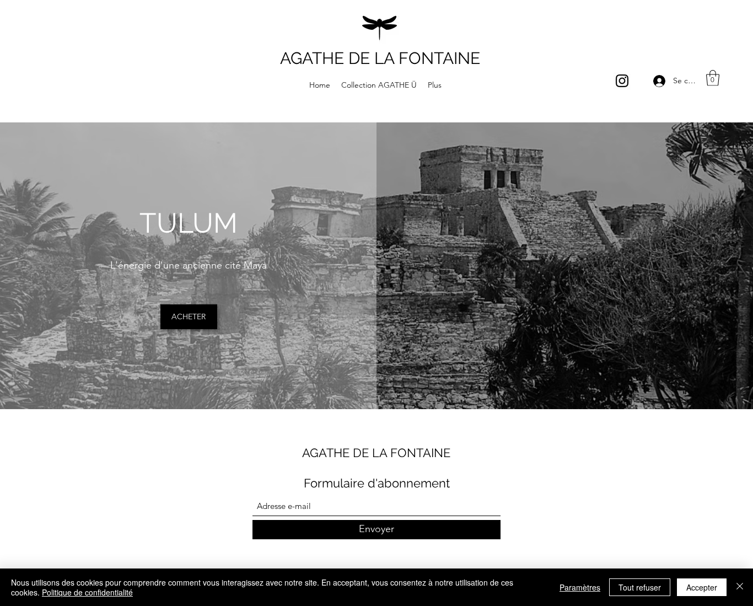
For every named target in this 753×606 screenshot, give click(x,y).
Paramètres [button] (580, 587)
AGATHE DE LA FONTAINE (380, 58)
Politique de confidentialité (87, 592)
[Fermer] (739, 587)
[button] (712, 78)
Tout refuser (639, 587)
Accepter (701, 587)
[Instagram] (622, 80)
